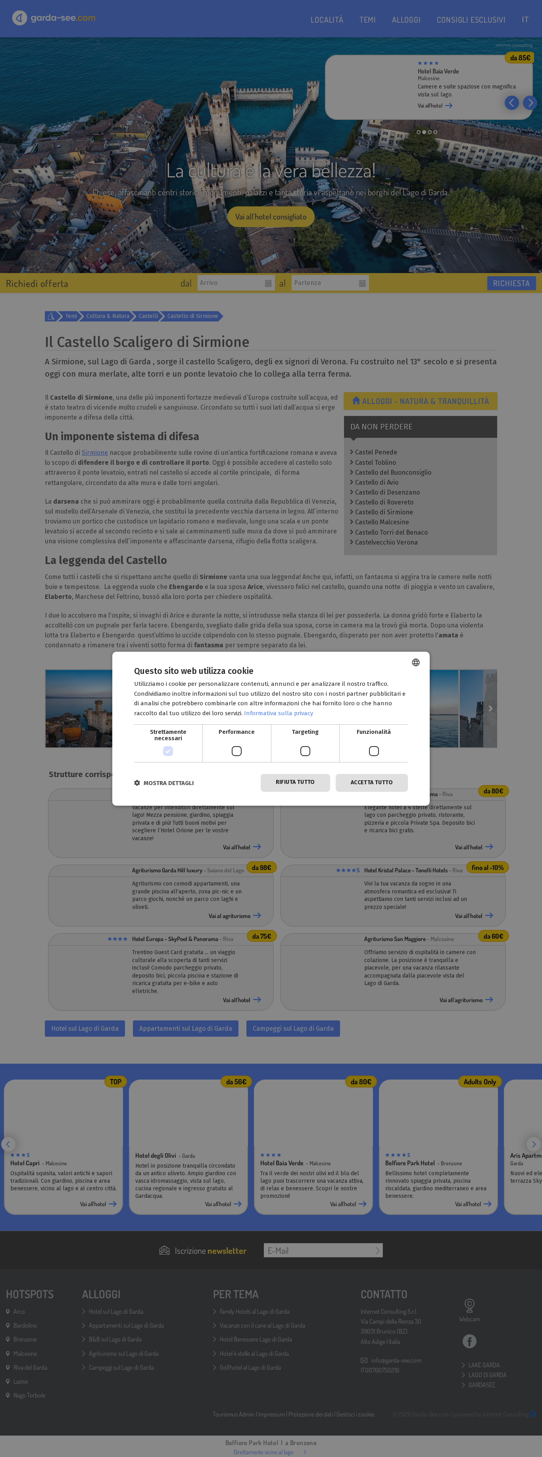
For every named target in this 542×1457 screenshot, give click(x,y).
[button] (164, 782)
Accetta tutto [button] (372, 782)
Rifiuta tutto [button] (295, 782)
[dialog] (271, 728)
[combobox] (416, 662)
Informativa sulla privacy (278, 713)
